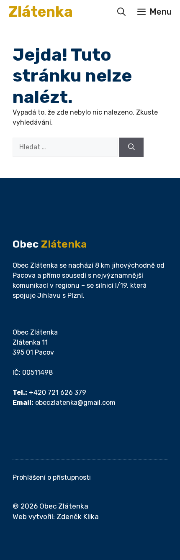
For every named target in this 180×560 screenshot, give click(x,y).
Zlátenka (40, 11)
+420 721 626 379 (57, 392)
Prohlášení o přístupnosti (52, 477)
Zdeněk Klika (78, 516)
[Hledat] (131, 147)
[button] (121, 11)
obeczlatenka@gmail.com (75, 403)
